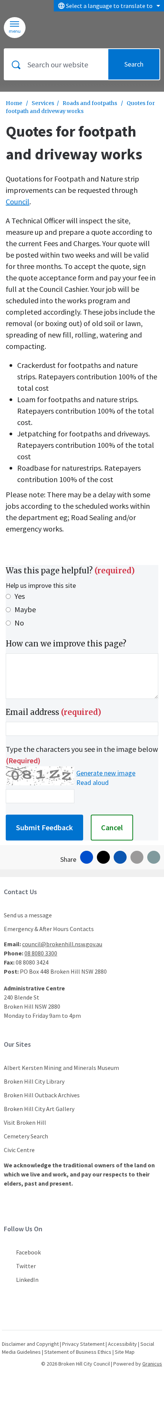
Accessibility (122, 1343)
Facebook (28, 1252)
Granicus (152, 1363)
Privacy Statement (83, 1343)
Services (43, 103)
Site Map (125, 1351)
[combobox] (109, 5)
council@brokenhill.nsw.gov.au (62, 944)
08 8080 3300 (40, 953)
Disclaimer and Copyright (30, 1343)
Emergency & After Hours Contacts (49, 929)
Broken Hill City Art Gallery (39, 1109)
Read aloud (92, 782)
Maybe (25, 609)
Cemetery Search (26, 1136)
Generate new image (105, 773)
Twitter (26, 1266)
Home (14, 103)
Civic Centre (19, 1150)
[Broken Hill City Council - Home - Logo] (60, 28)
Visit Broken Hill (25, 1122)
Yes (19, 596)
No (19, 622)
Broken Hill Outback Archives (42, 1095)
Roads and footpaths (90, 103)
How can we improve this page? (66, 643)
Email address (53, 712)
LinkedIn (27, 1279)
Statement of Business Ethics (77, 1351)
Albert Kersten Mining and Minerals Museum (61, 1067)
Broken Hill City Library (34, 1081)
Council (17, 201)
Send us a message (28, 915)
